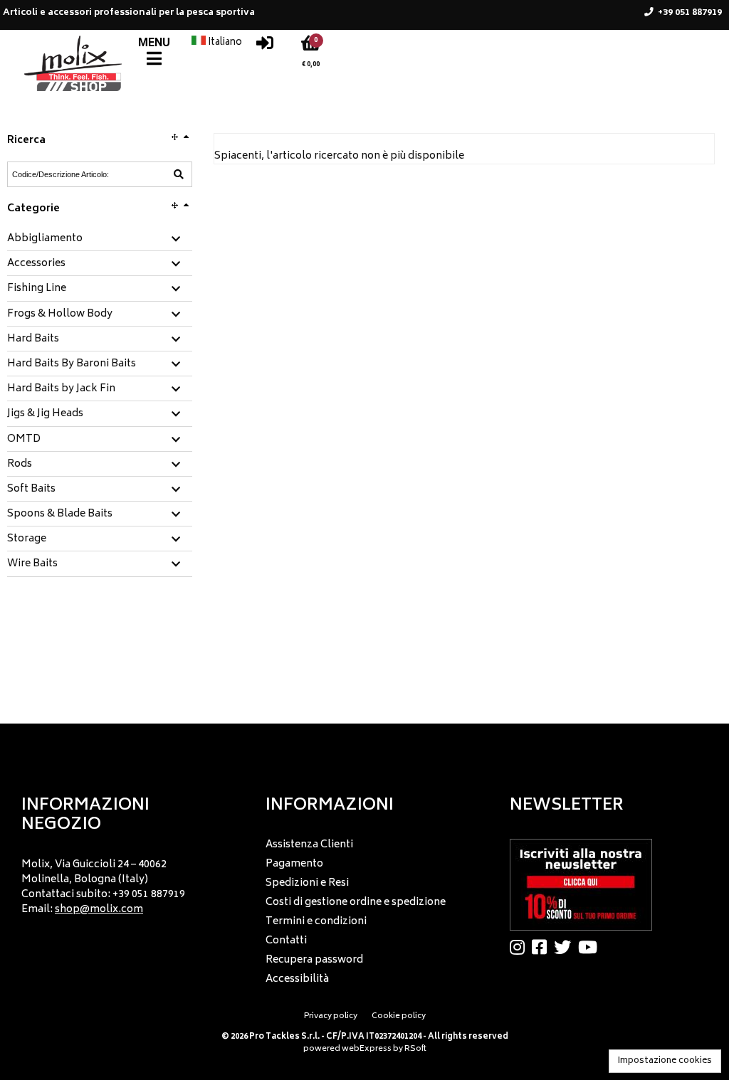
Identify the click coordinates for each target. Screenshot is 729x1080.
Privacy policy (330, 1016)
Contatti (286, 941)
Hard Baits (33, 339)
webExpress (367, 1049)
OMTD (24, 439)
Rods (19, 464)
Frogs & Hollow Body (59, 314)
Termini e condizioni (316, 922)
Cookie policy (399, 1016)
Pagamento (294, 864)
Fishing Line (36, 288)
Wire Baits (32, 564)
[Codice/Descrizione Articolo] (178, 174)
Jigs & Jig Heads (45, 414)
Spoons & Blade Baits (59, 514)
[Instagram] (521, 946)
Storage (26, 539)
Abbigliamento (45, 239)
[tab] (99, 239)
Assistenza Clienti (309, 845)
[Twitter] (566, 946)
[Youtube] (591, 946)
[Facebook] (543, 946)
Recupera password (314, 960)
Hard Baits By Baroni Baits (71, 364)
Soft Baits (31, 489)
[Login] (264, 46)
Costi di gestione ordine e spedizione (356, 902)
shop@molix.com (99, 909)
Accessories (36, 264)
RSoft (415, 1049)
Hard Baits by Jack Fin (61, 389)
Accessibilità (297, 979)
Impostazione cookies (665, 1061)
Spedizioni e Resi (307, 883)
